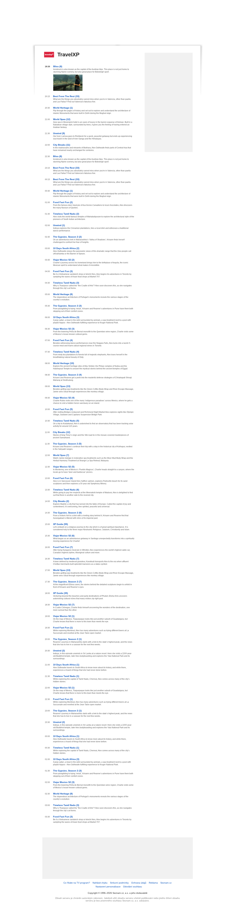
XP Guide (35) (60, 593)
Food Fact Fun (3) (63, 271)
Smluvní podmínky (119, 882)
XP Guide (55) (60, 524)
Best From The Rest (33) (66, 96)
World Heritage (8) (63, 294)
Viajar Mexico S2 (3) (63, 328)
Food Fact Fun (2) (63, 202)
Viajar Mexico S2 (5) (63, 466)
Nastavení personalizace (108, 886)
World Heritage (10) (63, 363)
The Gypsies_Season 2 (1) (67, 639)
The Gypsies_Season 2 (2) (67, 236)
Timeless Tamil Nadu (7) (66, 558)
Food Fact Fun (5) (63, 409)
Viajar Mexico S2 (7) (63, 604)
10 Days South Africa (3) (66, 317)
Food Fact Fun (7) (63, 547)
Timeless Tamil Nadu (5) (66, 420)
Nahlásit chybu (100, 882)
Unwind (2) (59, 650)
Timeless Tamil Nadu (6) (66, 489)
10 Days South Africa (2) (66, 248)
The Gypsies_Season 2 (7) (67, 581)
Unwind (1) (59, 225)
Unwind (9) (59, 133)
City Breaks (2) (61, 501)
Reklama (153, 882)
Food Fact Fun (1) (63, 627)
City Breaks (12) (61, 432)
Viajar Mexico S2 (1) (63, 616)
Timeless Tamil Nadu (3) (66, 282)
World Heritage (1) (63, 107)
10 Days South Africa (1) (66, 664)
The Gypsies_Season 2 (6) (67, 512)
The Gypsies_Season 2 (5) (67, 443)
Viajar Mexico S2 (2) (63, 259)
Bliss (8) (57, 66)
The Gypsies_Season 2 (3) (67, 305)
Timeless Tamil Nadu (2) (66, 214)
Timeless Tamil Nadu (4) (66, 351)
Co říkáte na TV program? (76, 882)
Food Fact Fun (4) (63, 340)
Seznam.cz (166, 882)
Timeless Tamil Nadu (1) (66, 676)
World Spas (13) (61, 386)
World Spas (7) (61, 455)
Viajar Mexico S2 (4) (63, 397)
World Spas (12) (61, 119)
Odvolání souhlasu (132, 886)
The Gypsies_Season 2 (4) (67, 374)
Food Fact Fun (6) (63, 478)
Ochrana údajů (138, 882)
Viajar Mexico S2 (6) (63, 535)
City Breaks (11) (61, 145)
